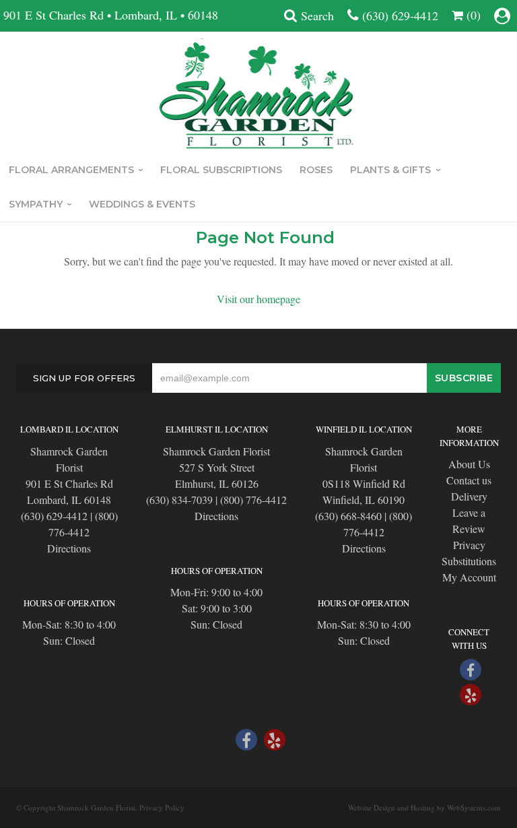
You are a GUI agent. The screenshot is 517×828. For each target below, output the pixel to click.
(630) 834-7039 (179, 499)
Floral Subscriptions (221, 170)
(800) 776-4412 (253, 499)
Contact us (468, 480)
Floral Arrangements (71, 170)
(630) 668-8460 (348, 516)
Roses (316, 170)
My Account (469, 577)
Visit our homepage (258, 299)
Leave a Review (468, 520)
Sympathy (36, 204)
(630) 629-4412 (400, 15)
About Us (469, 464)
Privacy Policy (161, 807)
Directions (69, 548)
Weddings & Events (142, 204)
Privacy (469, 545)
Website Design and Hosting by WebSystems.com (424, 807)
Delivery (469, 496)
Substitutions (469, 561)
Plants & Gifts (390, 170)
